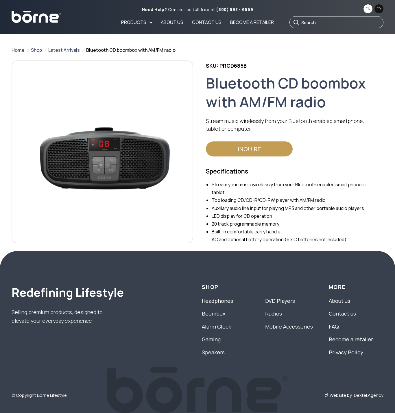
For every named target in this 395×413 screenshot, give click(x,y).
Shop (36, 50)
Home (18, 50)
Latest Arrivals (64, 50)
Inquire (249, 149)
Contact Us (207, 22)
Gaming (211, 339)
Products (133, 22)
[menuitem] (136, 22)
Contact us (342, 313)
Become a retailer (252, 22)
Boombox (213, 313)
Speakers (213, 352)
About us (172, 22)
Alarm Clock (216, 326)
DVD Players (280, 300)
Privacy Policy (346, 352)
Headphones (217, 300)
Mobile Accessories (289, 326)
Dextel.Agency (368, 395)
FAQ (334, 326)
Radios (273, 313)
